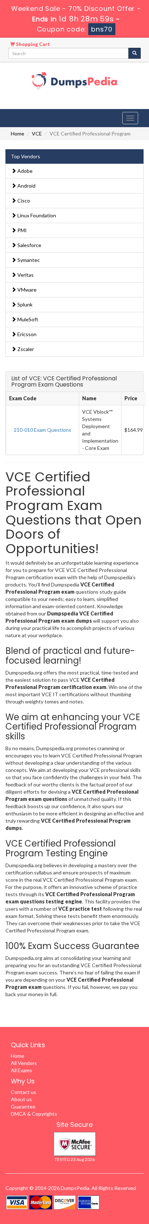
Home (17, 133)
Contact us (23, 1092)
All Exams (21, 1070)
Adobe (24, 171)
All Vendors (24, 1063)
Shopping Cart (32, 44)
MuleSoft (27, 319)
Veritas (25, 275)
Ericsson (26, 334)
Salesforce (28, 245)
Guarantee (23, 1106)
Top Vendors (25, 156)
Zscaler (25, 349)
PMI (21, 230)
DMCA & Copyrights (34, 1114)
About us (21, 1099)
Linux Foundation (36, 215)
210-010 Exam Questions (42, 430)
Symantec (28, 260)
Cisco (23, 200)
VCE (37, 133)
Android (25, 186)
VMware (26, 290)
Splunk (24, 304)
